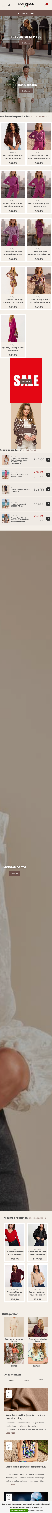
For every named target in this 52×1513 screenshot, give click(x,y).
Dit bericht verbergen (18, 1510)
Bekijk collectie (39, 117)
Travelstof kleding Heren (13, 1318)
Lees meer (11, 1433)
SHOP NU (26, 381)
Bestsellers (32, 1344)
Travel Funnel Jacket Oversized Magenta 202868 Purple (13, 206)
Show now (26, 431)
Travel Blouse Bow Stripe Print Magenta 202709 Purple (13, 254)
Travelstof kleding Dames (37, 1318)
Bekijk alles (29, 450)
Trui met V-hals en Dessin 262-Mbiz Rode (15, 1254)
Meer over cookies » (35, 1510)
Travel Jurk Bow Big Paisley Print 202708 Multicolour (13, 302)
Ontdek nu (26, 43)
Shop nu (14, 873)
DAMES (6, 1344)
